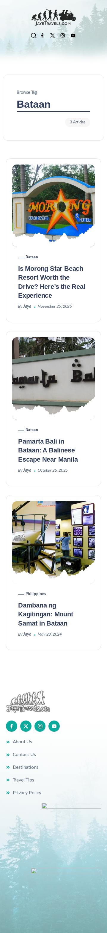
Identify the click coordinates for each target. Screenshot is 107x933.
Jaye (27, 306)
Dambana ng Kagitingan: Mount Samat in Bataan (45, 614)
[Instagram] (62, 35)
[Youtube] (73, 35)
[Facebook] (42, 35)
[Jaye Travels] (53, 17)
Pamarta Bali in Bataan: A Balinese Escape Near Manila (48, 450)
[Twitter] (52, 35)
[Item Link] (53, 206)
